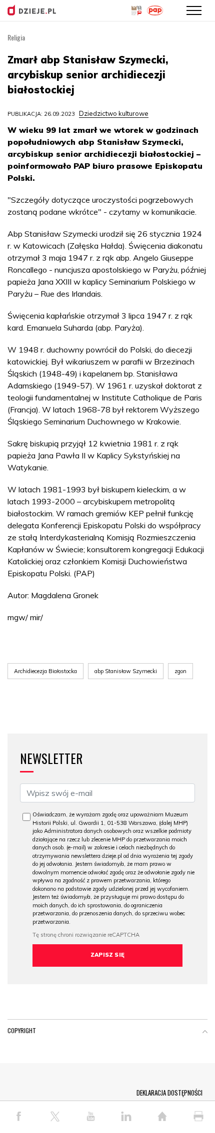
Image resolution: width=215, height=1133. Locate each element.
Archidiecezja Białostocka (45, 671)
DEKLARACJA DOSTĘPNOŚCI (169, 1093)
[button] (205, 1032)
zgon (180, 671)
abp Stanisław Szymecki (125, 671)
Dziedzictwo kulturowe (113, 113)
